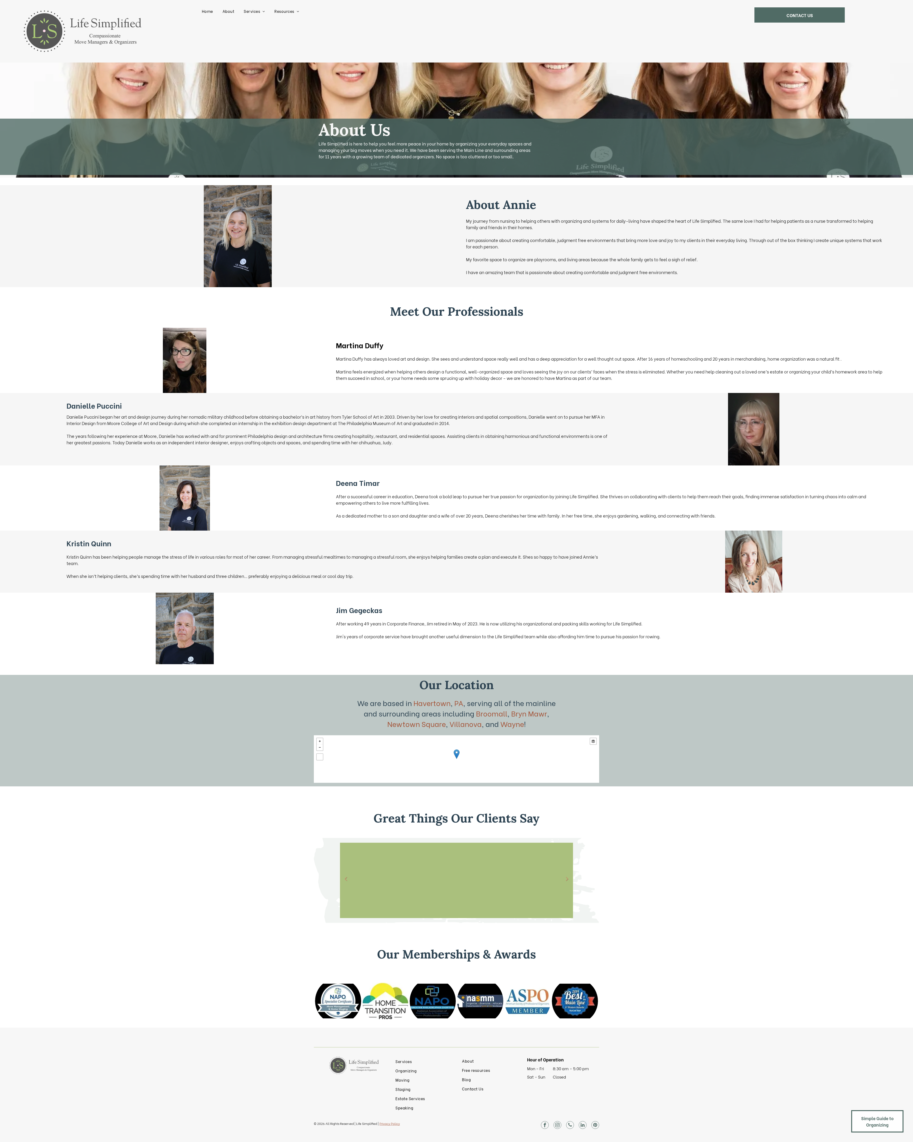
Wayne (512, 723)
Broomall (491, 713)
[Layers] (593, 741)
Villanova (466, 723)
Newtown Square (416, 723)
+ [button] (320, 741)
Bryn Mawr (529, 713)
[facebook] (545, 1125)
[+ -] (456, 759)
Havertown (432, 702)
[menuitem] (207, 11)
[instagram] (557, 1125)
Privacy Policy (389, 1123)
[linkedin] (583, 1125)
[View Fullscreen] (320, 757)
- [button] (320, 747)
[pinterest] (595, 1125)
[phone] (570, 1125)
